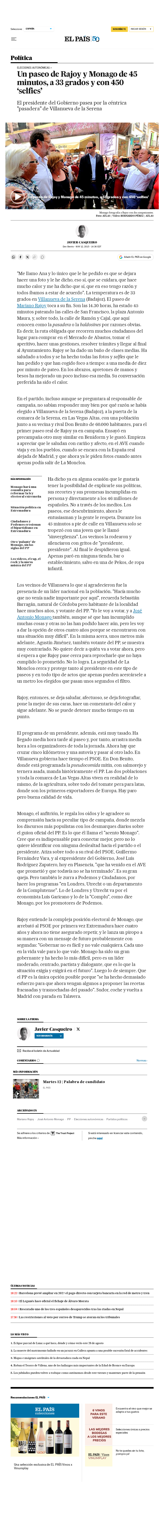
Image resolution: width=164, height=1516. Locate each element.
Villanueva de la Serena (61, 299)
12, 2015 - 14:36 (88, 246)
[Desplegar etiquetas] (144, 1118)
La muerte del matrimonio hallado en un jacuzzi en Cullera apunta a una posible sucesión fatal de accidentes (80, 1350)
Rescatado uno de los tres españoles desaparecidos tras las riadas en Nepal (72, 1309)
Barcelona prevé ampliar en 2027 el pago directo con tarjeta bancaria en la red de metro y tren (84, 1293)
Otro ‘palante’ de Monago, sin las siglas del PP (23, 545)
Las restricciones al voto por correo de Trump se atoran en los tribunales (69, 1317)
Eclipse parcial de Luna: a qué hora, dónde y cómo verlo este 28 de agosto (59, 1343)
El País (46, 1087)
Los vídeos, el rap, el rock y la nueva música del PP (26, 562)
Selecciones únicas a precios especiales (132, 1431)
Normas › (142, 1060)
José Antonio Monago (50, 1119)
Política (21, 58)
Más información (27, 1137)
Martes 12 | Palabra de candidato (74, 1082)
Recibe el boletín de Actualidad (41, 1050)
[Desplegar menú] (14, 39)
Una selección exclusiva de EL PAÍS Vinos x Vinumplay (43, 1466)
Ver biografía (44, 1035)
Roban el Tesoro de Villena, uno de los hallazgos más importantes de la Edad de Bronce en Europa (74, 1365)
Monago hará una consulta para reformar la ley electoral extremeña (26, 492)
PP (69, 1119)
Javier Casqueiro (82, 242)
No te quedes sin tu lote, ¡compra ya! (130, 1452)
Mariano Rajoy (32, 305)
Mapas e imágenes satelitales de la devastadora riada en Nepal (52, 1358)
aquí (100, 1138)
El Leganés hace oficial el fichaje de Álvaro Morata (54, 1301)
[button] (82, 166)
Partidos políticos (116, 1119)
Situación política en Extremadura (26, 509)
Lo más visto (20, 1334)
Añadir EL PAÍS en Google (137, 257)
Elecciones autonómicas (33, 67)
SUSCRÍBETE (119, 29)
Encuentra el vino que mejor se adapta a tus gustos (134, 1410)
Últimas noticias (23, 1285)
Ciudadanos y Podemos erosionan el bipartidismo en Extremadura (26, 526)
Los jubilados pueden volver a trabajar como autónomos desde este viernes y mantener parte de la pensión (79, 1372)
